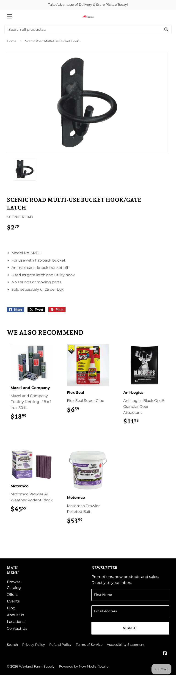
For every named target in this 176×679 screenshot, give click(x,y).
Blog (11, 608)
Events (13, 601)
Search (12, 644)
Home (11, 41)
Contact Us (17, 628)
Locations (16, 621)
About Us (15, 615)
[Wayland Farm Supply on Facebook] (165, 654)
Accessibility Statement (126, 644)
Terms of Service (89, 644)
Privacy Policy (33, 644)
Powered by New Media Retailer (84, 666)
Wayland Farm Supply (37, 666)
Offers (12, 594)
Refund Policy (60, 644)
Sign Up (130, 628)
